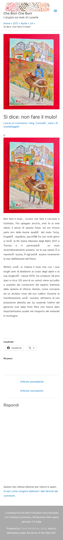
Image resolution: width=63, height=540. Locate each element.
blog (31, 123)
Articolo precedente (32, 381)
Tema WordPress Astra (34, 528)
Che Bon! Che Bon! (18, 13)
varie (50, 123)
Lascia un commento (15, 123)
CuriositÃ (41, 123)
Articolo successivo (31, 390)
